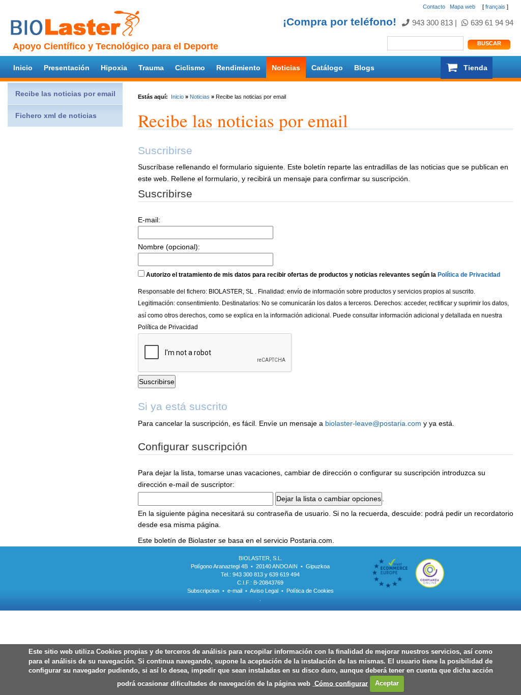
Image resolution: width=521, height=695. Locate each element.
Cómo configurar (340, 683)
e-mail (234, 591)
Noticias (286, 68)
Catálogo (327, 68)
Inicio (23, 68)
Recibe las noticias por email (65, 94)
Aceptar (387, 683)
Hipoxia (114, 68)
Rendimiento (238, 68)
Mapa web (462, 7)
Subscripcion (203, 591)
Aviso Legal (264, 591)
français (495, 7)
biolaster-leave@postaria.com (373, 423)
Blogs (364, 68)
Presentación (67, 68)
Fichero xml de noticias (56, 115)
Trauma (151, 68)
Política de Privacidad (469, 274)
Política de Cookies (310, 591)
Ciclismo (190, 68)
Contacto (434, 7)
